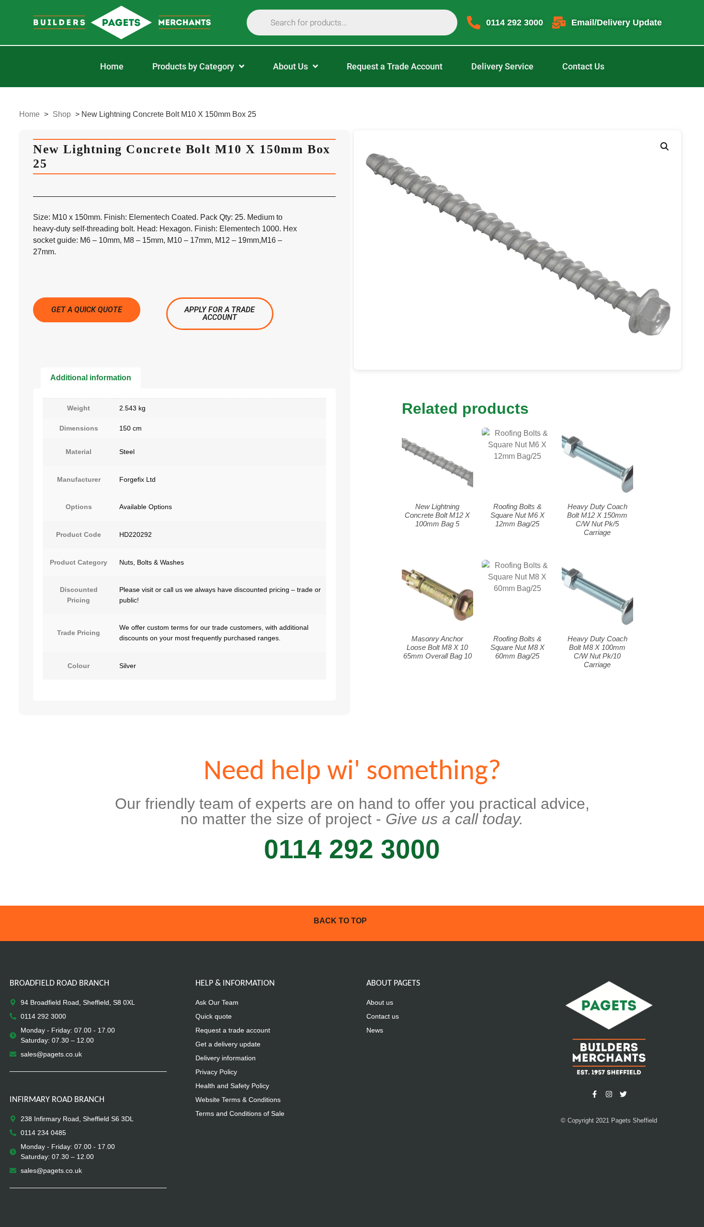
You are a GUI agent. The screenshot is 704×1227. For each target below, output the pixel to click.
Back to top (340, 921)
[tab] (91, 377)
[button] (664, 146)
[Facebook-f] (594, 1094)
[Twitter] (623, 1094)
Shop (62, 114)
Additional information (90, 378)
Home (29, 114)
